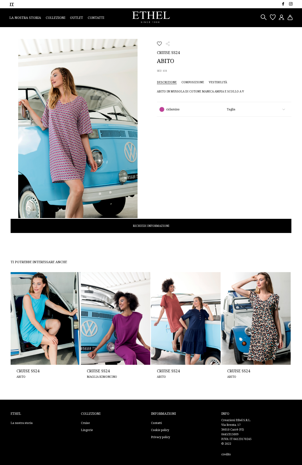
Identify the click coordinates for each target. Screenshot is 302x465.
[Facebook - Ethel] (283, 4)
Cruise (85, 423)
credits (226, 454)
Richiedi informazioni (151, 226)
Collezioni (55, 17)
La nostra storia (25, 17)
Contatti (96, 17)
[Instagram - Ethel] (291, 4)
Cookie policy (160, 430)
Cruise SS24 (168, 52)
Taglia (231, 109)
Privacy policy (160, 437)
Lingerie (87, 430)
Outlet (76, 17)
